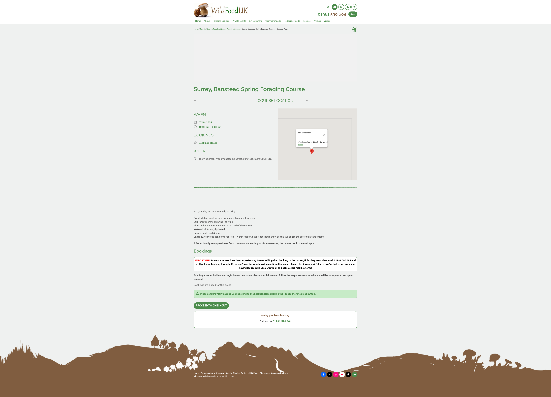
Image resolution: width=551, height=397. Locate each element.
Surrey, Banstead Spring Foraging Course (223, 29)
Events (203, 29)
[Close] (324, 134)
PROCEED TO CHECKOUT (211, 305)
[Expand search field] (328, 7)
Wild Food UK (228, 376)
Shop (353, 14)
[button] (312, 151)
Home (196, 29)
